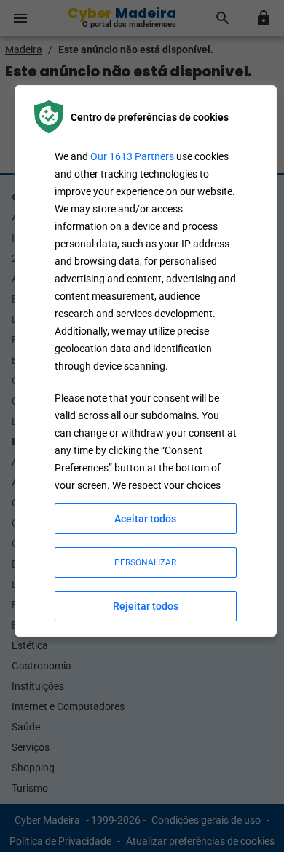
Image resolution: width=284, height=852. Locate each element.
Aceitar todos (145, 519)
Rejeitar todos (145, 606)
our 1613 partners (132, 156)
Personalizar (145, 562)
